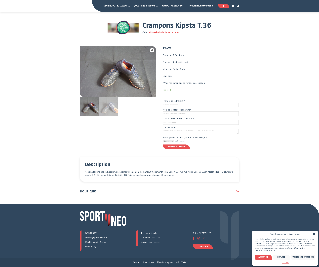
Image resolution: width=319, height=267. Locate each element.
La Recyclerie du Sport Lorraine (163, 32)
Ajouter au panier (176, 147)
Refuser (281, 257)
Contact (136, 262)
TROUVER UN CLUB (150, 237)
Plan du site (148, 262)
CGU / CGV (285, 263)
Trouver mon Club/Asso (200, 6)
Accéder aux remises (173, 6)
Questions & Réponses (146, 6)
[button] (314, 234)
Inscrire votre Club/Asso (116, 6)
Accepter (263, 257)
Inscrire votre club (149, 233)
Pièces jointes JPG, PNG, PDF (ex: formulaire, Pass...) (186, 137)
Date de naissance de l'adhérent (178, 118)
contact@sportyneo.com (96, 237)
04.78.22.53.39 (91, 233)
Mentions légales (165, 262)
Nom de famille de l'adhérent (177, 109)
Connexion (203, 246)
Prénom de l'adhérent (174, 101)
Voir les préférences (303, 257)
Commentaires (169, 127)
